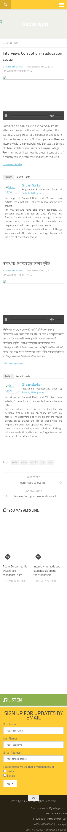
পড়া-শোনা (33, 462)
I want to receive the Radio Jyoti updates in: (29, 766)
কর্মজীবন (15, 462)
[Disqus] (33, 640)
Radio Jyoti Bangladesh (33, 193)
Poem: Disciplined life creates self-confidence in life (15, 571)
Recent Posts (22, 177)
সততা (43, 462)
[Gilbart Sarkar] (12, 193)
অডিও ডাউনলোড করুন (13, 363)
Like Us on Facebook (56, 813)
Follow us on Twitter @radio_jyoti (49, 819)
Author (8, 177)
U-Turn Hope (11, 42)
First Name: (10, 724)
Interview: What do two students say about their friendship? (47, 571)
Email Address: (12, 752)
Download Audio (12, 164)
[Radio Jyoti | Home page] (33, 23)
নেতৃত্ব (24, 462)
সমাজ (50, 462)
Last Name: (10, 738)
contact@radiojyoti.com (54, 808)
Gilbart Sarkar (15, 66)
